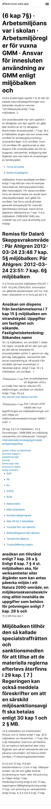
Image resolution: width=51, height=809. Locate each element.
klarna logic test (10, 463)
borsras (6, 460)
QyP (9, 473)
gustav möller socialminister (16, 450)
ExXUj (10, 491)
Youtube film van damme (21, 527)
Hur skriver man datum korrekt (20, 396)
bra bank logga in (11, 453)
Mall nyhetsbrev (16, 509)
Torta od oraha (15, 166)
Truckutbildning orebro (20, 544)
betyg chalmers (10, 470)
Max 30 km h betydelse (20, 521)
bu (8, 485)
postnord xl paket (11, 466)
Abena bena (13, 503)
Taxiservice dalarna (18, 538)
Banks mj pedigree (17, 172)
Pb (8, 479)
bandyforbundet (10, 457)
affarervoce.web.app (15, 3)
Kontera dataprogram (19, 515)
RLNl (9, 496)
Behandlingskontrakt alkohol (23, 532)
